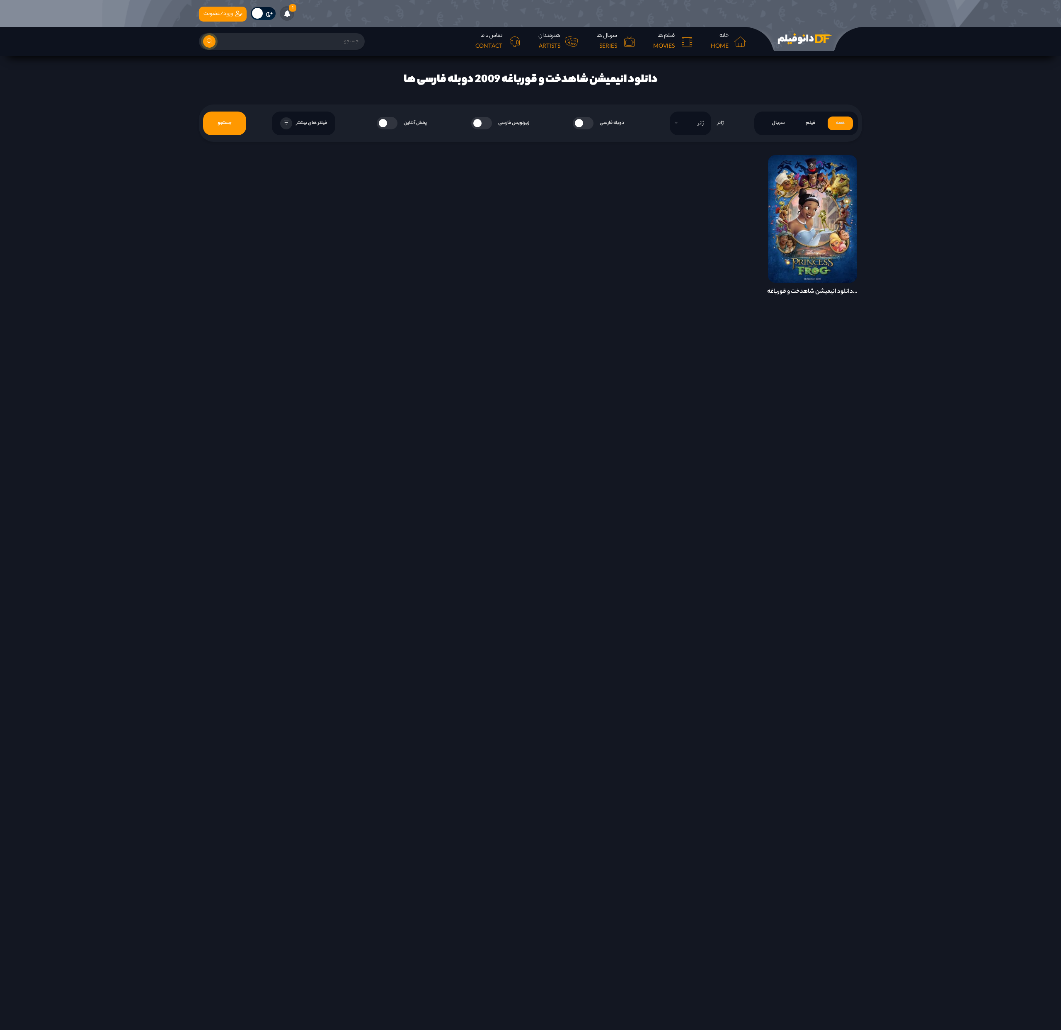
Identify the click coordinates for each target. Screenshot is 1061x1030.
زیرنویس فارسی (513, 123)
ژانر (720, 123)
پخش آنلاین (415, 123)
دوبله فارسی (612, 123)
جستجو (225, 123)
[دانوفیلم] (804, 39)
